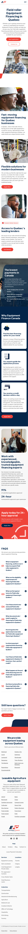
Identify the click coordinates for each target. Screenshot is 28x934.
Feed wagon (5, 813)
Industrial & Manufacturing (9, 896)
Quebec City (18, 752)
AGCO (3, 797)
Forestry (3, 918)
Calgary (17, 864)
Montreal (4, 752)
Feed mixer (18, 811)
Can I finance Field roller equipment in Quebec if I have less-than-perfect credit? (11, 660)
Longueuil (4, 757)
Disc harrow (4, 808)
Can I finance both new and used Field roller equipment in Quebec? (11, 607)
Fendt (3, 816)
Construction (5, 893)
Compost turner (19, 802)
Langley (17, 867)
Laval (3, 754)
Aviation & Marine (6, 906)
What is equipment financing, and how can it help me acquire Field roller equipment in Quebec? (12, 566)
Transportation (5, 890)
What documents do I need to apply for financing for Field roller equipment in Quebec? (11, 619)
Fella (16, 813)
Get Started (7, 249)
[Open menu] (25, 2)
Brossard (17, 767)
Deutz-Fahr (18, 805)
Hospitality (4, 912)
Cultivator (4, 805)
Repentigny (4, 767)
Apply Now (7, 187)
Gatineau (17, 754)
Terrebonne (4, 763)
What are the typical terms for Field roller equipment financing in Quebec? (11, 594)
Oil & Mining (4, 915)
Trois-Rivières (19, 760)
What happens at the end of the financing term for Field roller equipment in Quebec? (12, 674)
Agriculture (4, 899)
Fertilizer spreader (20, 816)
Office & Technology (7, 909)
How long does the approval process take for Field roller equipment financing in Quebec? (12, 633)
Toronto (17, 860)
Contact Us (14, 44)
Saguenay (4, 760)
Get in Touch (7, 715)
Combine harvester (6, 802)
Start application (14, 39)
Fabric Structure (19, 808)
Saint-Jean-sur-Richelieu (19, 763)
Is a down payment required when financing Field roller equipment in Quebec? (11, 646)
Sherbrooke (18, 757)
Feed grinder (5, 811)
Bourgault (4, 799)
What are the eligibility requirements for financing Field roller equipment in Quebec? (11, 580)
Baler (16, 797)
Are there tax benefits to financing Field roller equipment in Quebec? (11, 686)
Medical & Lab (5, 903)
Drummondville (5, 770)
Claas (16, 799)
